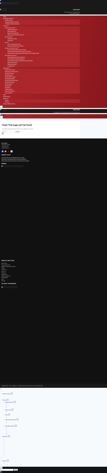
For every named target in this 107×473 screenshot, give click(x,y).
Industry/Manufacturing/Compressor (16, 57)
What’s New (4, 263)
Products (3, 273)
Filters (6, 414)
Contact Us (4, 269)
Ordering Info (6, 96)
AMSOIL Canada (9, 20)
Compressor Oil (9, 84)
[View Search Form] (1, 107)
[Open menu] (1, 117)
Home (4, 16)
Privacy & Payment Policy (38, 385)
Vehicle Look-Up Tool (10, 69)
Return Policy (29, 385)
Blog (4, 94)
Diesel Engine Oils (11, 31)
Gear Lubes (10, 40)
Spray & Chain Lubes (12, 62)
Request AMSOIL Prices (9, 103)
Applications (4, 274)
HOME (2, 268)
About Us (3, 271)
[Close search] (1, 468)
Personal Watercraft (10, 91)
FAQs (2, 279)
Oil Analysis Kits (11, 66)
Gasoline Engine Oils (12, 29)
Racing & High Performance (11, 80)
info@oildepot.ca (5, 148)
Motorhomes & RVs (9, 82)
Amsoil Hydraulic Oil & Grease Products (16, 49)
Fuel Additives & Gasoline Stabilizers (16, 59)
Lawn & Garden (8, 92)
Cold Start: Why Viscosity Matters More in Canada (13, 157)
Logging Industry (9, 89)
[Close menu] (0, 389)
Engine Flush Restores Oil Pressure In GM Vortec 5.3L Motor (15, 160)
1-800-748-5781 (5, 146)
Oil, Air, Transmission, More (13, 44)
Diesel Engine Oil (9, 75)
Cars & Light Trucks (9, 73)
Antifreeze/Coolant (12, 64)
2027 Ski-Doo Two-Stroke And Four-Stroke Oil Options (13, 159)
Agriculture (7, 87)
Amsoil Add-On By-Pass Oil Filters (15, 46)
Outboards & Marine (10, 78)
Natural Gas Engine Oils (13, 33)
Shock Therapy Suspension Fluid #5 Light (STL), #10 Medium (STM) (23, 53)
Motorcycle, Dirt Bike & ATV (11, 71)
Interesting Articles (5, 265)
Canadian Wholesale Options (12, 22)
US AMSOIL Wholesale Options (12, 23)
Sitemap (3, 280)
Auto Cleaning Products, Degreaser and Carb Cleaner (20, 60)
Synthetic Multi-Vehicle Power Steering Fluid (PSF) (19, 51)
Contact (7, 100)
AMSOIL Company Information (8, 266)
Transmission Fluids (12, 38)
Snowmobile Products (10, 77)
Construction (8, 85)
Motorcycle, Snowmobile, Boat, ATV (15, 34)
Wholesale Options (5, 276)
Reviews (7, 102)
